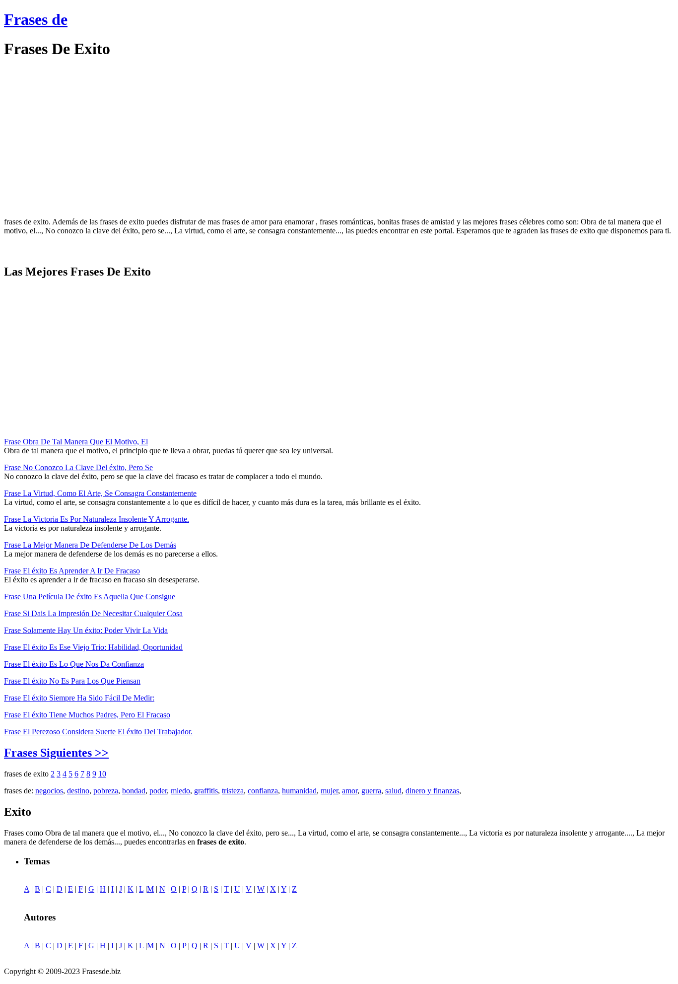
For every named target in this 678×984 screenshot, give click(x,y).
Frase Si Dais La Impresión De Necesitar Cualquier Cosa (93, 613)
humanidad (299, 790)
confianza (263, 790)
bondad (133, 790)
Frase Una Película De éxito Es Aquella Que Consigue (89, 596)
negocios (49, 790)
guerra (371, 790)
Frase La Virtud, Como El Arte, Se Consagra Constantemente (100, 493)
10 (102, 774)
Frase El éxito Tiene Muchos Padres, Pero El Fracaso (87, 714)
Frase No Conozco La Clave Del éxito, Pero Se (78, 467)
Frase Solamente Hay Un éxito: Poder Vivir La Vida (86, 630)
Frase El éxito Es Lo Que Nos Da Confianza (74, 664)
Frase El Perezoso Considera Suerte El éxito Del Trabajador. (98, 731)
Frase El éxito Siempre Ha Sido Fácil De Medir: (79, 698)
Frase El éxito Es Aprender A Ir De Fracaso (72, 570)
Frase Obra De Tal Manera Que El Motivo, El (76, 441)
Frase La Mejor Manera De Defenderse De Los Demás (90, 545)
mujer (329, 790)
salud (393, 790)
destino (78, 790)
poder (158, 790)
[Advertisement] (87, 138)
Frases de (36, 19)
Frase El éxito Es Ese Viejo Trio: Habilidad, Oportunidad (93, 647)
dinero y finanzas (432, 790)
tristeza (233, 790)
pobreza (105, 790)
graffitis (206, 790)
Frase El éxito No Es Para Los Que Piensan (72, 681)
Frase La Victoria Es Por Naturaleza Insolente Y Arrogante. (96, 519)
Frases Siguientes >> (56, 752)
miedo (180, 790)
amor (349, 790)
